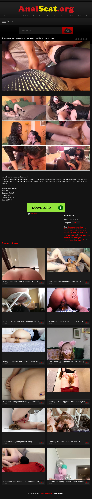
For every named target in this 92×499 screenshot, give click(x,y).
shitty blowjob (73, 232)
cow (81, 232)
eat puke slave (77, 237)
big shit (71, 235)
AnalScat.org (59, 493)
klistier (66, 240)
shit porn (78, 235)
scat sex (73, 240)
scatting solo (69, 239)
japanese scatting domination (73, 228)
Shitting (75, 223)
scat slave (73, 234)
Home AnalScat (34, 493)
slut (65, 235)
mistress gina (80, 239)
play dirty (78, 229)
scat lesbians (83, 234)
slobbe (80, 240)
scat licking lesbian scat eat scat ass (75, 230)
